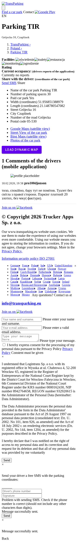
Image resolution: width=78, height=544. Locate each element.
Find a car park (12, 12)
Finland (14, 272)
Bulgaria (57, 275)
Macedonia (30, 291)
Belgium (57, 272)
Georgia (66, 284)
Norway (62, 268)
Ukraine (51, 268)
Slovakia (14, 278)
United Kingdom (63, 265)
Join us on (9, 207)
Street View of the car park (28, 132)
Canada (14, 281)
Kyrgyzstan (64, 291)
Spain (13, 268)
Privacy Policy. (12, 251)
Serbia (37, 281)
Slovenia (14, 284)
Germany (15, 265)
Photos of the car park (25, 140)
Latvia (61, 278)
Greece (67, 275)
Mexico (26, 294)
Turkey (41, 268)
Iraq (41, 291)
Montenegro (16, 291)
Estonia (56, 281)
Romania (68, 272)
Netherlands (45, 272)
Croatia (46, 281)
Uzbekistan (50, 291)
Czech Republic (28, 272)
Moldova (15, 288)
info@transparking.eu (21, 303)
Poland (34, 265)
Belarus (24, 275)
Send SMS (9, 83)
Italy (43, 265)
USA (50, 265)
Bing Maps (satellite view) (28, 136)
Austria (14, 275)
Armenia (51, 288)
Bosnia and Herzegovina (34, 284)
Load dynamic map (21, 149)
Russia (21, 268)
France (25, 265)
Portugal (25, 278)
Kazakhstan (26, 281)
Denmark (35, 275)
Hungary (46, 275)
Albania (41, 288)
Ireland (65, 281)
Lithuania (37, 278)
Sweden (32, 268)
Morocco (15, 294)
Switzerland (50, 278)
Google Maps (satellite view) (30, 128)
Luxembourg (28, 288)
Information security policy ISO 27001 (28, 258)
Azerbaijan (54, 284)
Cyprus (62, 288)
